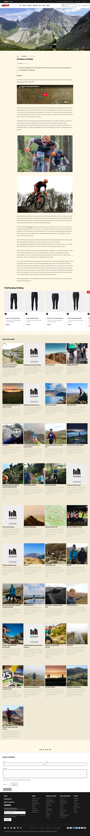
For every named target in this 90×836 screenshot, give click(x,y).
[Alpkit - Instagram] (8, 828)
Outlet (43, 5)
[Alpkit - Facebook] (5, 828)
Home (18, 56)
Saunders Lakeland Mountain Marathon (52, 646)
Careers (33, 807)
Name (4, 761)
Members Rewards (35, 798)
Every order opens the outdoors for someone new (65, 1)
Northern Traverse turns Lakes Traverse (10, 728)
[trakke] (11, 1)
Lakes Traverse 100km (50, 405)
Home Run (26, 565)
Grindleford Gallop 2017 (72, 365)
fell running (30, 227)
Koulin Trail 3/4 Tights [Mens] (13, 318)
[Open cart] (85, 5)
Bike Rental (62, 813)
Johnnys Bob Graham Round (74, 485)
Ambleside (76, 800)
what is (4, 784)
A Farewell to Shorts (29, 605)
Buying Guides (49, 808)
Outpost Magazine (49, 800)
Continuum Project (36, 803)
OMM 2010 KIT (70, 645)
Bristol (75, 810)
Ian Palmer (20, 63)
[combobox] (69, 5)
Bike (40, 5)
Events (47, 817)
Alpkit (5, 796)
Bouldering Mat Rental (64, 815)
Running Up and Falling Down (74, 687)
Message (5, 768)
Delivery (61, 805)
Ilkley (75, 808)
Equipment (35, 5)
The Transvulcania (49, 365)
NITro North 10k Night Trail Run (74, 527)
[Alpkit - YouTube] (14, 828)
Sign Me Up (7, 819)
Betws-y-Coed (77, 807)
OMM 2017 (69, 565)
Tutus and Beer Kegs (50, 565)
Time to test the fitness (8, 527)
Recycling (62, 812)
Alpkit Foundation (9, 802)
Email (47, 761)
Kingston (76, 812)
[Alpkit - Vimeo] (18, 828)
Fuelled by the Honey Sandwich (31, 687)
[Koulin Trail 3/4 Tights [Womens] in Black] (47, 314)
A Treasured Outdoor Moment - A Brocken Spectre (32, 446)
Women (24, 5)
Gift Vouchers (63, 803)
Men (21, 5)
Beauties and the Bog (50, 485)
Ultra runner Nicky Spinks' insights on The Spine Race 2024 (11, 606)
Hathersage (76, 798)
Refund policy (35, 812)
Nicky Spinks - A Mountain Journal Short (53, 606)
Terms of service (35, 810)
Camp (47, 812)
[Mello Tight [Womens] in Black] (89, 314)
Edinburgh (76, 805)
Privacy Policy (9, 816)
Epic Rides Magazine (50, 801)
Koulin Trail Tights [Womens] (75, 318)
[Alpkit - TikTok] (11, 828)
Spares (61, 808)
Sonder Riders (49, 805)
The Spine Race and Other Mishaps (75, 445)
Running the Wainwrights (30, 527)
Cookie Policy (48, 827)
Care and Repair (63, 810)
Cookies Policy (14, 816)
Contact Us (84, 1)
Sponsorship (34, 808)
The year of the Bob (50, 687)
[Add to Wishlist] (22, 291)
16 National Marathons (72, 605)
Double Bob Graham (71, 405)
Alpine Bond (62, 800)
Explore (48, 5)
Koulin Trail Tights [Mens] (32, 318)
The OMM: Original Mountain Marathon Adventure (33, 646)
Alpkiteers (48, 803)
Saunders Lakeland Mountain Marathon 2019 (9, 646)
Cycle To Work (63, 817)
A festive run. (5, 445)
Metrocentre (76, 803)
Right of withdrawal (56, 827)
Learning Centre (49, 810)
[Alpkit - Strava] (21, 828)
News (47, 807)
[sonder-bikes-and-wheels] (6, 1)
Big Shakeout (8, 799)
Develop (47, 815)
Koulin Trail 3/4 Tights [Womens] (55, 318)
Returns (61, 807)
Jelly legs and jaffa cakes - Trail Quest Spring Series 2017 (11, 688)
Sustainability (35, 800)
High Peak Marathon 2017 (51, 527)
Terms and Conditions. (22, 815)
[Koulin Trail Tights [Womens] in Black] (68, 314)
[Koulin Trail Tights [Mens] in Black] (26, 314)
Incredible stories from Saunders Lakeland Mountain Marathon (10, 486)
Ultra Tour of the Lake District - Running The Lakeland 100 (10, 365)
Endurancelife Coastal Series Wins (32, 365)
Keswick (76, 801)
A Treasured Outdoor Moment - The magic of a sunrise (11, 406)
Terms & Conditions (33, 827)
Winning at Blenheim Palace (9, 565)
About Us (34, 805)
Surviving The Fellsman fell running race (54, 446)
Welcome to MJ (49, 798)
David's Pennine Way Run (30, 485)
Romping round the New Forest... (32, 405)
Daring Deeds (24, 56)
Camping (29, 5)
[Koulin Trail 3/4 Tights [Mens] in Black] (6, 314)
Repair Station (35, 801)
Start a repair (78, 1)
